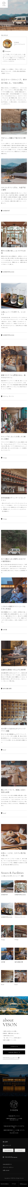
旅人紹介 (5, 1142)
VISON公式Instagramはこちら (10, 1057)
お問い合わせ (6, 1170)
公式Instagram (23, 1184)
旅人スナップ (7, 1145)
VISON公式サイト (7, 1164)
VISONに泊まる (5, 1184)
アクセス (14, 1184)
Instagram (8, 51)
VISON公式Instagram (11, 1157)
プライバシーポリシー (8, 1167)
